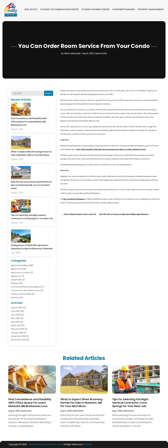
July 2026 (15, 311)
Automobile (16, 279)
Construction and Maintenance (25, 290)
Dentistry (15, 297)
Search (48, 93)
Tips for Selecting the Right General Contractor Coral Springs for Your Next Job (130, 402)
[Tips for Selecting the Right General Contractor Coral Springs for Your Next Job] (21, 206)
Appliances (16, 276)
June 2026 (15, 314)
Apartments (16, 269)
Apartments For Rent (20, 272)
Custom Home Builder (21, 294)
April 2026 (15, 322)
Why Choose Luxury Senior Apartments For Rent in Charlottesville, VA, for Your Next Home (31, 185)
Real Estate (31, 9)
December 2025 (18, 336)
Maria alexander (72, 53)
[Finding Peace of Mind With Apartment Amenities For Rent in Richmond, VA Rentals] (21, 236)
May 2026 (15, 318)
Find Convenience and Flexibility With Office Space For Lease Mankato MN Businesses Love (29, 121)
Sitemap (87, 444)
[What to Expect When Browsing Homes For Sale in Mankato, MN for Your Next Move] (21, 143)
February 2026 (17, 329)
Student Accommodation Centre (59, 9)
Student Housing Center (95, 9)
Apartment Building (123, 9)
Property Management (151, 9)
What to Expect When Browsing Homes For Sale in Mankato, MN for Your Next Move (81, 402)
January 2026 (17, 332)
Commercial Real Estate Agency (26, 286)
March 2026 (16, 325)
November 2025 (18, 339)
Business (15, 283)
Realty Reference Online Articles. (46, 444)
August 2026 (16, 307)
